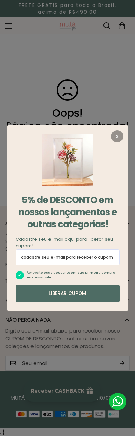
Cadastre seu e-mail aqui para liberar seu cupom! (64, 242)
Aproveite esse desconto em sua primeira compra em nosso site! (71, 274)
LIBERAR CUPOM (67, 293)
